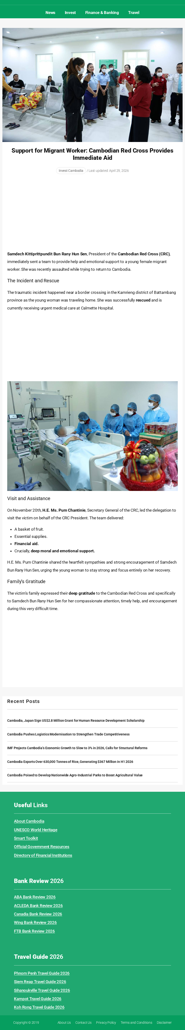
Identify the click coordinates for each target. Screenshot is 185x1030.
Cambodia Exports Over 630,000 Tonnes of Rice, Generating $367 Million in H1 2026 (70, 762)
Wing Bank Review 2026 (35, 922)
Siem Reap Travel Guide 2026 (40, 981)
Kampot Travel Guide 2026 (37, 998)
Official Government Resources (41, 846)
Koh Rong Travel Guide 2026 (39, 1007)
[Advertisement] (92, 213)
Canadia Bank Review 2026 (38, 914)
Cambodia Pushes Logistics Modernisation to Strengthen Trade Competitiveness (68, 734)
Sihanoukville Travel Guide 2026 (42, 990)
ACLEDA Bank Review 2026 (38, 905)
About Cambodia (29, 821)
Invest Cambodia (71, 171)
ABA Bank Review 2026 (35, 897)
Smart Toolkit (26, 838)
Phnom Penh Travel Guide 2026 (42, 973)
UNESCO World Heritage (35, 829)
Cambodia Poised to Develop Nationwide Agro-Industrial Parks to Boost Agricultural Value (75, 775)
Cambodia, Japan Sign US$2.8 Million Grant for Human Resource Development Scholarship (76, 720)
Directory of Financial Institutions (43, 855)
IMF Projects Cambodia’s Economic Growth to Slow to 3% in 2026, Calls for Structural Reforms (77, 748)
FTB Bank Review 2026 (34, 931)
